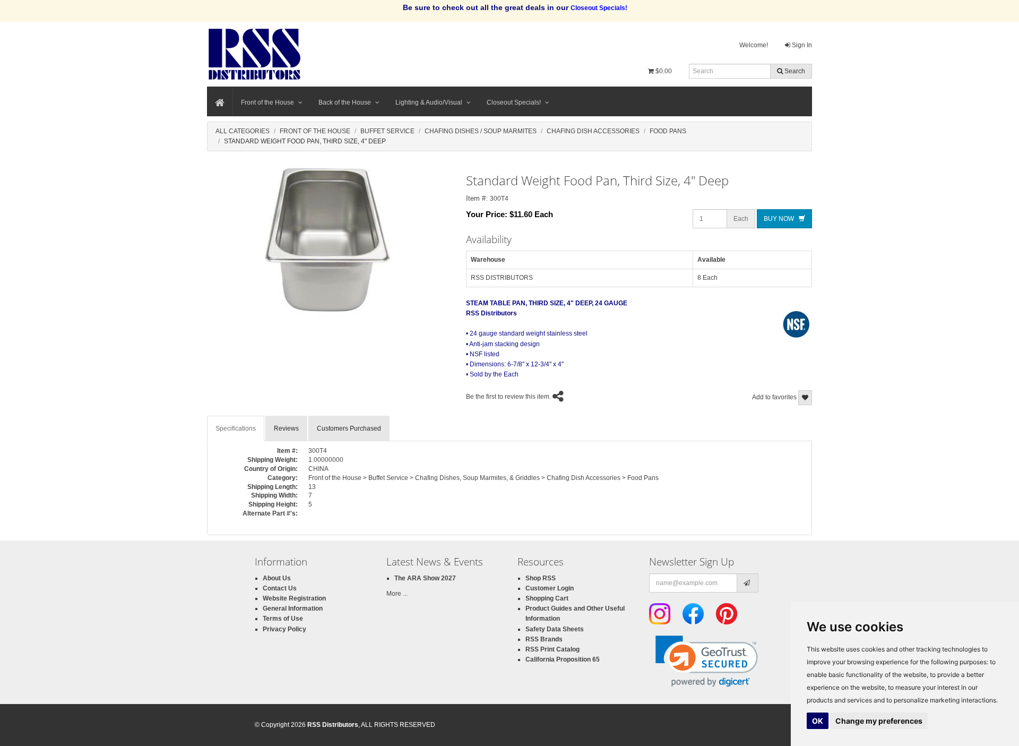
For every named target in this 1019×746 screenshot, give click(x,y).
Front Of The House (315, 131)
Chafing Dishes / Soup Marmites (481, 131)
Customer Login (549, 588)
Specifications (235, 428)
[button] (706, 661)
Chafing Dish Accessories (593, 131)
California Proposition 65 (562, 659)
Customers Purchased (349, 428)
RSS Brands (544, 639)
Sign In (801, 45)
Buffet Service (387, 131)
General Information (293, 608)
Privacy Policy (284, 629)
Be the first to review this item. (508, 396)
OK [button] (817, 720)
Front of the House (267, 102)
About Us (277, 578)
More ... (397, 593)
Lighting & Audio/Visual (428, 102)
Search (794, 71)
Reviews (286, 428)
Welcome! (753, 45)
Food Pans (668, 131)
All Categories (242, 131)
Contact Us (280, 588)
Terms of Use (283, 618)
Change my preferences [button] (878, 720)
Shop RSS (540, 578)
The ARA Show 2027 (425, 578)
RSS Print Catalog (552, 649)
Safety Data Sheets (554, 629)
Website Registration (294, 598)
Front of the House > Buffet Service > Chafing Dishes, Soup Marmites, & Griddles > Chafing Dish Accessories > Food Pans (483, 478)
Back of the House (344, 102)
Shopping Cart (546, 598)
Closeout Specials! (514, 102)
